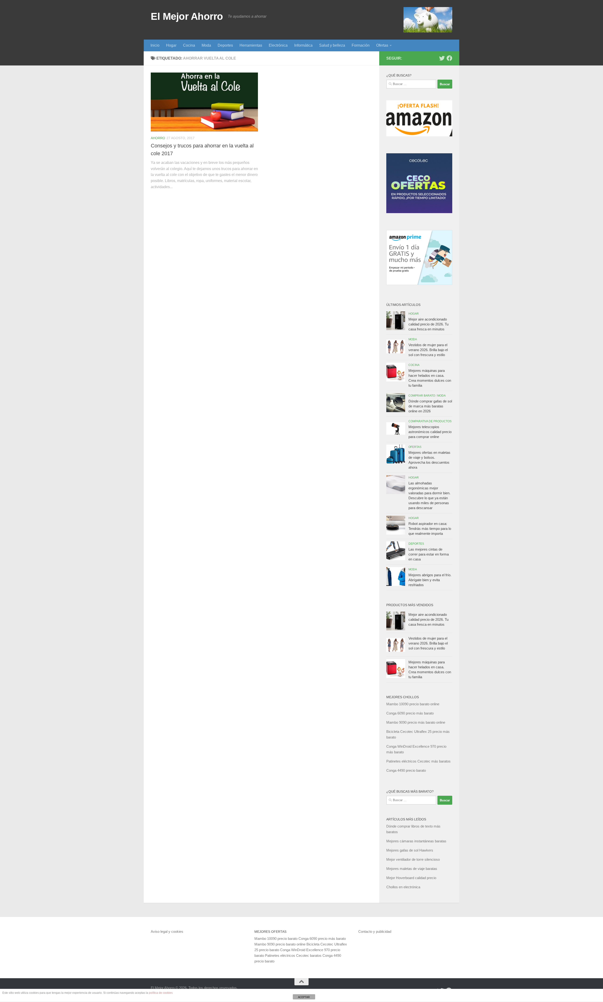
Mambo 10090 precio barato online (412, 704)
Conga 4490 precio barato (406, 770)
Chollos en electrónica (403, 887)
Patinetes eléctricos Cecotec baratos (293, 955)
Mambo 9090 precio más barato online (415, 722)
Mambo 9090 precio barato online (280, 944)
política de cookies (161, 992)
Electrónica (278, 45)
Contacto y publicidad (374, 931)
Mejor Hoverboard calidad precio (411, 878)
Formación (361, 45)
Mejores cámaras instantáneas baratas (416, 841)
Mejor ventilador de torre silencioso (413, 859)
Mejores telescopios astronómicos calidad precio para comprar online (430, 432)
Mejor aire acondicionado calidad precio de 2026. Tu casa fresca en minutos (428, 324)
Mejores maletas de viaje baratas (411, 869)
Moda (206, 45)
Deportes (225, 45)
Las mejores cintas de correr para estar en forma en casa (428, 554)
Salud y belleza (332, 45)
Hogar (171, 45)
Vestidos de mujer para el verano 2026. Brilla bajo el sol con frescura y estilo (428, 350)
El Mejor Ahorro (187, 16)
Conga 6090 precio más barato (410, 713)
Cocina (189, 45)
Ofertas (382, 45)
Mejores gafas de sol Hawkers (409, 850)
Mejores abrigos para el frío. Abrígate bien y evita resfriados (429, 580)
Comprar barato (421, 395)
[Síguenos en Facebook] (449, 58)
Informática (303, 45)
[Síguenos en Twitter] (442, 58)
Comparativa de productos (430, 421)
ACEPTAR (304, 997)
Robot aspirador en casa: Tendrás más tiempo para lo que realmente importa (429, 528)
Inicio (155, 45)
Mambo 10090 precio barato (275, 939)
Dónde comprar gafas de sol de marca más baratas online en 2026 (430, 406)
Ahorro (158, 138)
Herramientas (251, 45)
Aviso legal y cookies (167, 931)
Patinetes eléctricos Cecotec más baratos (418, 761)
